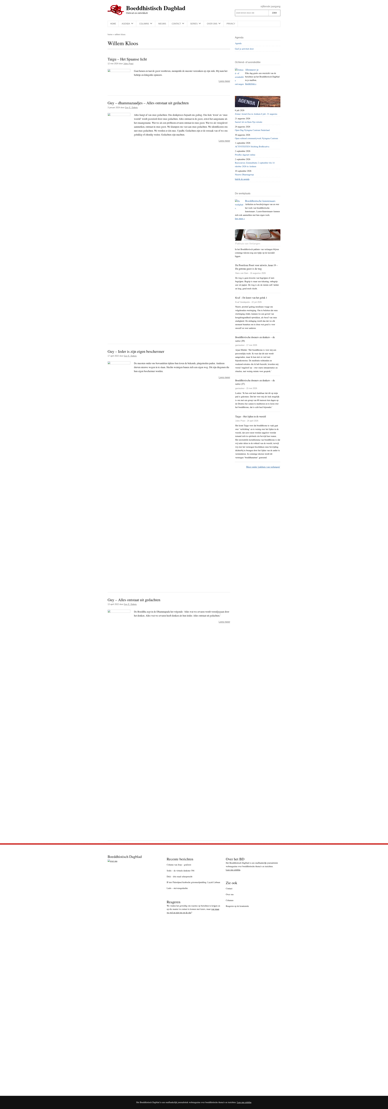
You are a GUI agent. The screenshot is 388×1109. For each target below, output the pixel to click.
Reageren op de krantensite (237, 906)
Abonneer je (252, 69)
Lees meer (224, 81)
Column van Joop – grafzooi (179, 864)
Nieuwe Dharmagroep (244, 174)
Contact (229, 888)
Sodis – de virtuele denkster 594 (180, 870)
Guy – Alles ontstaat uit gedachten (134, 599)
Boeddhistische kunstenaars (260, 201)
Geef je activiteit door (244, 48)
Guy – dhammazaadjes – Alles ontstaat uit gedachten (148, 102)
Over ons (230, 894)
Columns (229, 900)
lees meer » (240, 218)
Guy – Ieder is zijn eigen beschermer (136, 351)
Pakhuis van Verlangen (247, 243)
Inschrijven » (250, 83)
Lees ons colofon (233, 869)
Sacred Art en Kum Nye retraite (248, 121)
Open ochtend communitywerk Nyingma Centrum (256, 138)
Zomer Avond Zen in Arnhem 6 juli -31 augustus (256, 113)
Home (110, 34)
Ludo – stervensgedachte (177, 888)
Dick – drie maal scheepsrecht (179, 876)
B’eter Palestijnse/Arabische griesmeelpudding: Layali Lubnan (193, 882)
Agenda (238, 43)
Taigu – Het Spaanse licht (127, 59)
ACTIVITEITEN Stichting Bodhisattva (252, 146)
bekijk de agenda (242, 179)
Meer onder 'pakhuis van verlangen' (263, 466)
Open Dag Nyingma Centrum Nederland (252, 130)
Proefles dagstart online (245, 154)
